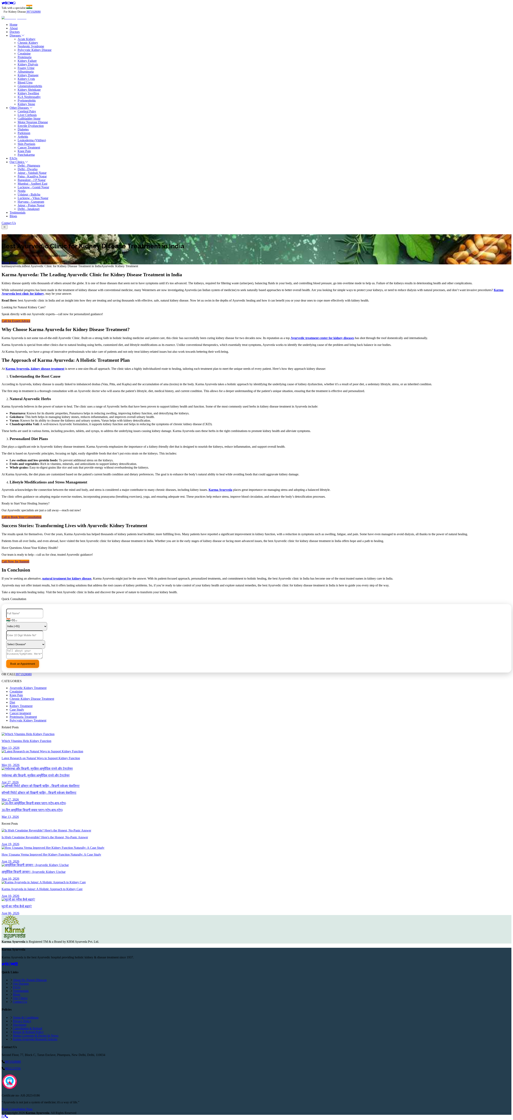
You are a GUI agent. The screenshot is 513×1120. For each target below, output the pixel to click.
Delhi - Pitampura (29, 165)
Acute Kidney (26, 39)
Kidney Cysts (26, 79)
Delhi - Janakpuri (28, 209)
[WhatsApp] (14, 3)
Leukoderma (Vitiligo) (32, 140)
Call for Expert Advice (16, 321)
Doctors (15, 32)
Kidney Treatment (21, 706)
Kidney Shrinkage (29, 89)
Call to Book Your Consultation (21, 517)
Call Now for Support (15, 561)
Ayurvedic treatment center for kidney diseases (322, 338)
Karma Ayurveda (220, 489)
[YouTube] (12, 964)
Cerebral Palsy (27, 111)
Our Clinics (17, 162)
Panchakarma (26, 154)
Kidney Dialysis (28, 64)
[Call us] (6, 1116)
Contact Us (9, 223)
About (14, 28)
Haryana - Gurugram (31, 201)
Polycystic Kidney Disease (35, 50)
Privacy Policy (22, 1021)
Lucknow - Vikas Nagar (33, 198)
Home (13, 24)
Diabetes (23, 129)
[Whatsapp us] (3, 1116)
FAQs (13, 158)
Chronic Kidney (28, 42)
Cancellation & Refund (27, 1028)
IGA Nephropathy (29, 97)
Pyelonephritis (27, 100)
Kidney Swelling (28, 93)
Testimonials (17, 212)
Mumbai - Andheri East (32, 183)
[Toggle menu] (4, 227)
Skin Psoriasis (26, 144)
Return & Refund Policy (28, 1032)
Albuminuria (26, 71)
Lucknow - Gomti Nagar (33, 187)
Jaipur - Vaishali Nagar (32, 172)
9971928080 (34, 11)
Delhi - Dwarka (27, 169)
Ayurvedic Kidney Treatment (28, 688)
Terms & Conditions (25, 1017)
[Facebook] (5, 3)
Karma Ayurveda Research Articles (35, 1039)
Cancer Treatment (29, 147)
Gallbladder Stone (29, 118)
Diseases (15, 35)
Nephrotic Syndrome (31, 46)
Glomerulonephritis (30, 86)
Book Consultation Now (17, 1109)
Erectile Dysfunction (31, 125)
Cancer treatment (20, 713)
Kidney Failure (27, 60)
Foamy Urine (26, 68)
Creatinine (24, 53)
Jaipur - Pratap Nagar (31, 205)
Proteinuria (24, 57)
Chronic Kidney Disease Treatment (32, 698)
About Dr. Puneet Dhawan (30, 980)
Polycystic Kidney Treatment (28, 720)
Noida (21, 191)
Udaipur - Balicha (29, 194)
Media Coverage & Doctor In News (35, 1035)
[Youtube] (11, 3)
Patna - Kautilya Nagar (32, 176)
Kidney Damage (28, 75)
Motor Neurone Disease (33, 122)
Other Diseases (19, 107)
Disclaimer (19, 1024)
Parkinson (24, 133)
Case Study (17, 709)
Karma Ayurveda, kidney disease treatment (35, 368)
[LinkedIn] (16, 964)
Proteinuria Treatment (23, 716)
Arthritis (23, 136)
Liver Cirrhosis (27, 115)
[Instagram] (8, 3)
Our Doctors (21, 983)
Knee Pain (24, 151)
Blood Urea (25, 82)
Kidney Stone (26, 104)
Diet (12, 702)
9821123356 (13, 1068)
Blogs (13, 216)
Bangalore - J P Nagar (31, 180)
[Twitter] (3, 3)
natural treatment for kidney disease (66, 578)
